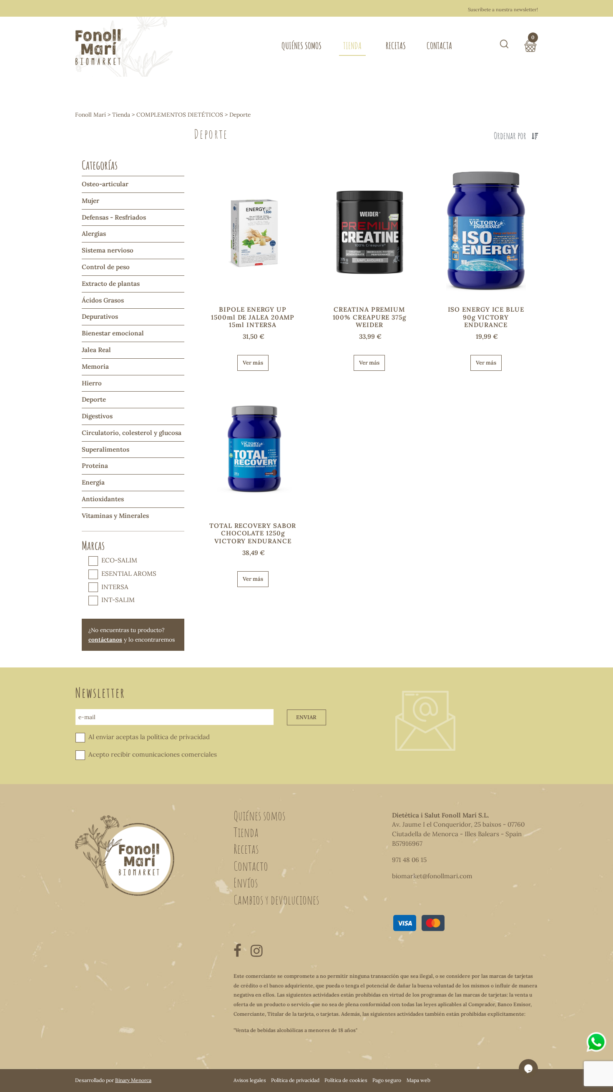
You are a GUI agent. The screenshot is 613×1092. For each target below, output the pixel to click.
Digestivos (97, 416)
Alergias (94, 233)
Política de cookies (345, 1080)
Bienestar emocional (113, 333)
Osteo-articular (105, 184)
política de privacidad (178, 737)
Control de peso (106, 267)
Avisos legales (250, 1080)
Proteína (95, 466)
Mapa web (418, 1080)
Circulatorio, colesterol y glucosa (131, 433)
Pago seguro (386, 1080)
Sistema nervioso (107, 250)
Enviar (306, 717)
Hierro (92, 383)
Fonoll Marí (90, 114)
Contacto (251, 866)
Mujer (90, 201)
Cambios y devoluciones (276, 899)
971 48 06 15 (409, 860)
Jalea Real (96, 350)
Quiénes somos (301, 46)
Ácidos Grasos (103, 300)
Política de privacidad (295, 1080)
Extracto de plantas (111, 283)
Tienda (352, 46)
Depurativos (100, 316)
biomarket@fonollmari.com (432, 876)
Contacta (439, 46)
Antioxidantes (103, 499)
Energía (93, 482)
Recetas (396, 46)
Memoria (95, 366)
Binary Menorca (133, 1080)
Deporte (94, 399)
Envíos (246, 882)
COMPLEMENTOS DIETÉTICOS (179, 114)
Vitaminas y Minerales (115, 516)
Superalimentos (105, 449)
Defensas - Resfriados (114, 217)
